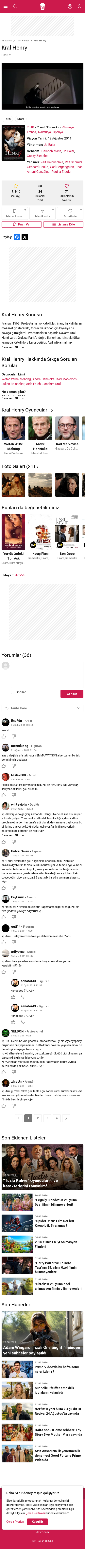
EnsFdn (16, 721)
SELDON (17, 1031)
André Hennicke (44, 379)
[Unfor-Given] (5, 853)
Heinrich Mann (51, 151)
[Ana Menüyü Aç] (5, 6)
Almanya (68, 127)
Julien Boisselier (13, 384)
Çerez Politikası (35, 1513)
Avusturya (44, 132)
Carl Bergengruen (62, 167)
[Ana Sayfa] (42, 6)
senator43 (28, 981)
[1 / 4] (13, 485)
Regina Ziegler (61, 172)
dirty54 (20, 575)
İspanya (58, 132)
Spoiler (21, 692)
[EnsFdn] (5, 722)
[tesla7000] (5, 777)
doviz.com (42, 1532)
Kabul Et (37, 1521)
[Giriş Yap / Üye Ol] (70, 6)
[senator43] (15, 983)
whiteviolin (19, 804)
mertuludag (19, 746)
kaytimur (17, 897)
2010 (30, 127)
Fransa (31, 132)
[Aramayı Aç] (15, 6)
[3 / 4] (67, 485)
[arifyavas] (5, 953)
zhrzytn (16, 1081)
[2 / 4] (40, 485)
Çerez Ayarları (15, 1521)
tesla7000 (18, 775)
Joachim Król (51, 384)
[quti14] (5, 928)
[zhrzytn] (5, 1083)
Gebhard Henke (37, 167)
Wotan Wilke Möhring (16, 379)
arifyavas (18, 952)
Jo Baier (49, 145)
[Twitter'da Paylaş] (25, 237)
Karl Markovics (66, 379)
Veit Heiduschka (52, 162)
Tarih (7, 118)
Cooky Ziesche (37, 156)
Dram (20, 118)
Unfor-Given (20, 851)
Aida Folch (33, 384)
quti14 (15, 926)
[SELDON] (5, 1033)
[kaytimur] (5, 899)
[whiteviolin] (5, 806)
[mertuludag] (5, 748)
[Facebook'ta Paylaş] (17, 237)
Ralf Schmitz (73, 162)
